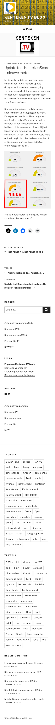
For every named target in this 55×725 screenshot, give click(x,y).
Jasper (36, 63)
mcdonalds (11, 500)
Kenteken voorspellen (15, 368)
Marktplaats (31, 495)
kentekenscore (33, 252)
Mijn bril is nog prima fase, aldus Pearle (24, 699)
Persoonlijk (10, 341)
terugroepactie (35, 533)
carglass (37, 467)
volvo (35, 539)
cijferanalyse (12, 473)
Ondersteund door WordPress (18, 718)
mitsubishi (31, 506)
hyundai (10, 484)
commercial (41, 473)
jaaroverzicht (25, 484)
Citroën (27, 473)
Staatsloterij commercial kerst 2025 (23, 690)
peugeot (38, 517)
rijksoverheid (13, 528)
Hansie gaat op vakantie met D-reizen (23, 663)
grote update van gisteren (24, 80)
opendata (11, 517)
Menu (29, 29)
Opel (37, 511)
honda (38, 478)
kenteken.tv (16, 252)
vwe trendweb (13, 544)
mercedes (26, 500)
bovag (26, 467)
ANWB (38, 461)
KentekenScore (12, 109)
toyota (9, 539)
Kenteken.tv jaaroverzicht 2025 (20, 681)
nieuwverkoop (13, 511)
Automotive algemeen (16, 323)
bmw (16, 467)
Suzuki (19, 533)
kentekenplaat (13, 495)
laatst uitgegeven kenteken (35, 91)
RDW (7, 347)
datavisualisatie (14, 478)
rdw (17, 522)
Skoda (9, 533)
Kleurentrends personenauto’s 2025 (23, 672)
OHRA (28, 511)
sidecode (37, 528)
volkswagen (23, 539)
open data (25, 517)
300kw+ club (12, 461)
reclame (27, 522)
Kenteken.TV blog (24, 17)
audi (8, 467)
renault (38, 522)
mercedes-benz (14, 506)
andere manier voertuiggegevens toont (24, 112)
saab (25, 528)
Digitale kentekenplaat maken (19, 375)
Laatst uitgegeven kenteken (19, 371)
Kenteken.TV (16, 248)
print (8, 522)
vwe (44, 539)
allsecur (27, 461)
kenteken (40, 484)
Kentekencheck (12, 335)
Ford (28, 478)
